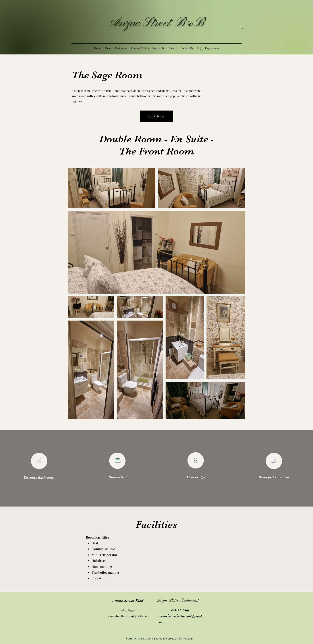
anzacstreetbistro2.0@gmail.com (127, 616)
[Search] (241, 27)
